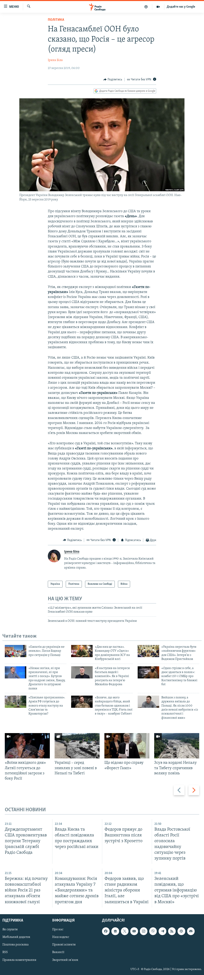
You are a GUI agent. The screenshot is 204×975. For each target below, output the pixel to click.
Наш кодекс (60, 937)
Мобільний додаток (16, 937)
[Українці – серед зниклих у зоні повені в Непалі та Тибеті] (77, 745)
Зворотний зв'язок (65, 959)
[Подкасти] (146, 7)
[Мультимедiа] (158, 7)
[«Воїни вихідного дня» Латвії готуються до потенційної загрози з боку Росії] (27, 745)
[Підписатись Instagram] (143, 931)
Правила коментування (19, 959)
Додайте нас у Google (181, 6)
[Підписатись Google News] (115, 931)
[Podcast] (181, 931)
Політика (56, 20)
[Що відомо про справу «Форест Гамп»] (126, 745)
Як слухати (10, 929)
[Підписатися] (191, 931)
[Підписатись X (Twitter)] (124, 931)
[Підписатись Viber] (153, 931)
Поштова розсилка (15, 944)
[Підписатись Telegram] (162, 931)
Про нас (57, 929)
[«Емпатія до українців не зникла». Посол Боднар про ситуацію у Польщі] (15, 651)
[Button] (112, 79)
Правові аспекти (64, 944)
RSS (5, 952)
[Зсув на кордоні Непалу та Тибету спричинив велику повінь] (176, 745)
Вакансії (58, 952)
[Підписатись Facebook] (106, 931)
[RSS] (172, 931)
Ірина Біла (55, 60)
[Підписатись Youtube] (134, 931)
